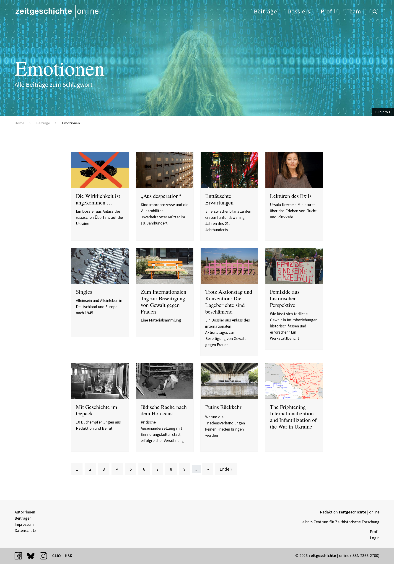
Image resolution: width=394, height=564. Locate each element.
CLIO (56, 555)
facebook (20, 555)
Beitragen (23, 518)
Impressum (24, 524)
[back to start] (57, 11)
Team (353, 11)
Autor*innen (25, 512)
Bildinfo (381, 112)
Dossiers (299, 11)
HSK (68, 555)
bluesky (33, 555)
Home (19, 123)
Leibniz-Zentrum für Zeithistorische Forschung (339, 521)
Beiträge (265, 11)
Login (374, 537)
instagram (45, 555)
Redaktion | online (349, 512)
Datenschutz (25, 530)
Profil (328, 11)
